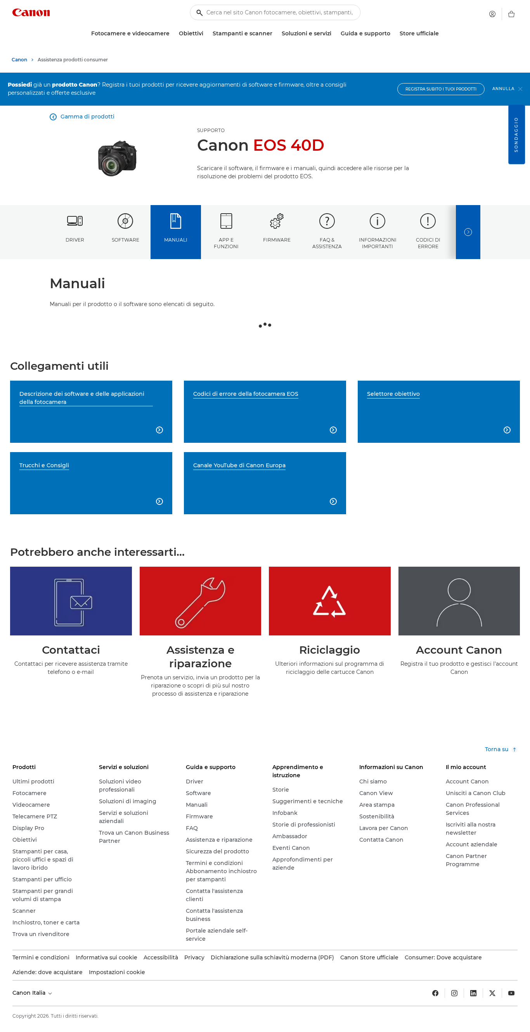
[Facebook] (435, 993)
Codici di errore (428, 243)
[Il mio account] (492, 14)
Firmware (277, 240)
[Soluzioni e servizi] (334, 34)
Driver (75, 240)
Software (125, 240)
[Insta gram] (454, 993)
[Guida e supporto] (393, 34)
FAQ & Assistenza (327, 243)
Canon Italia (29, 992)
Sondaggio (516, 134)
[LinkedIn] (473, 993)
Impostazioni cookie (117, 972)
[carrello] (511, 14)
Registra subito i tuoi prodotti (440, 89)
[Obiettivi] (206, 34)
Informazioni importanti (378, 243)
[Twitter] (492, 993)
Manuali (175, 240)
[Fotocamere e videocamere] (173, 34)
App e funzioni (226, 243)
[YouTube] (511, 993)
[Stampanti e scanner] (275, 34)
